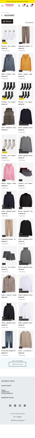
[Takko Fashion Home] (9, 5)
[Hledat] (19, 5)
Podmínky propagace (17, 420)
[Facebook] (10, 405)
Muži (2, 12)
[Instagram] (15, 405)
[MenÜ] (2, 5)
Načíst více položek (17, 364)
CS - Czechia (17, 417)
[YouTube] (20, 405)
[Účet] (27, 5)
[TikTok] (25, 405)
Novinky (7, 12)
